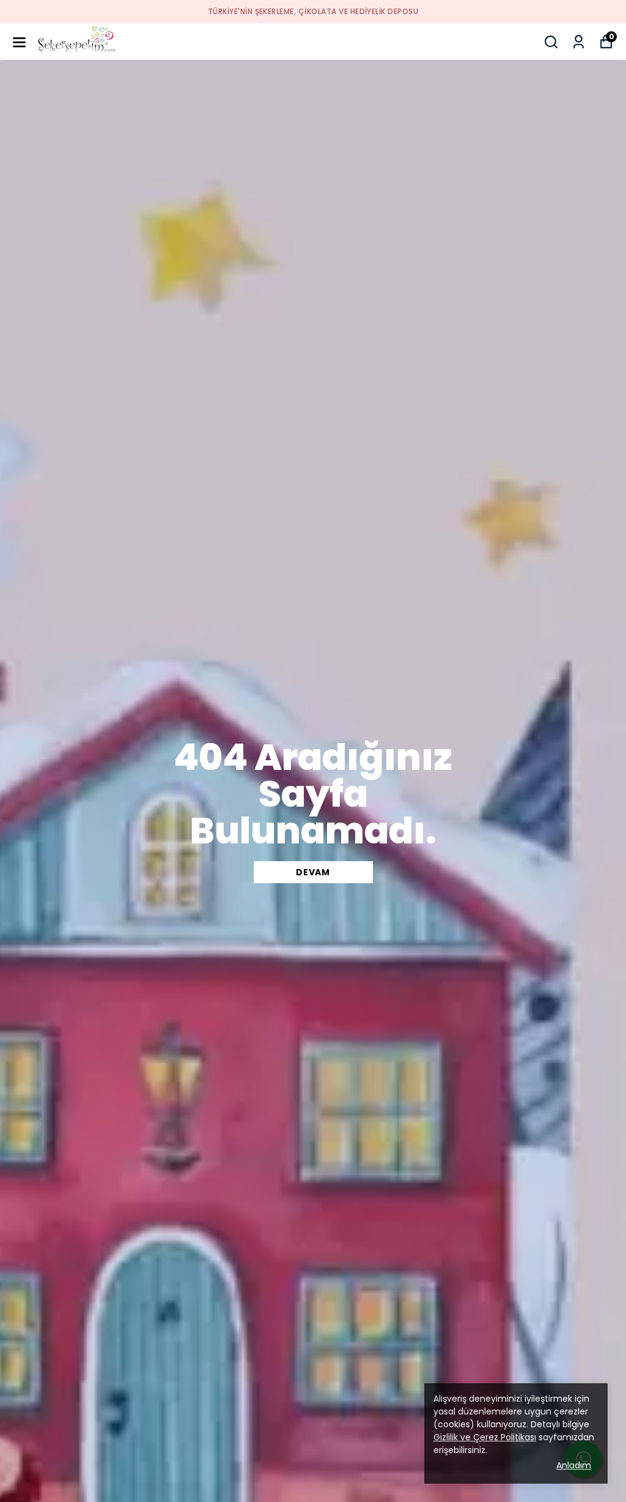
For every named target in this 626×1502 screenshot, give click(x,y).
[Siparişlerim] (578, 42)
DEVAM (313, 872)
